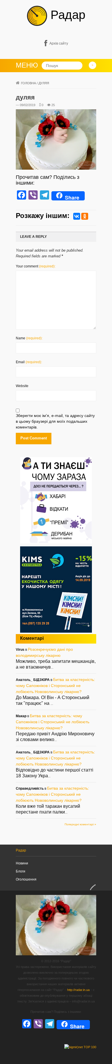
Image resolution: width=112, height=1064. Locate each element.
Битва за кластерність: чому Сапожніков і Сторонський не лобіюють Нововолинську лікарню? (55, 685)
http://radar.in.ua (78, 990)
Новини (22, 863)
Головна (28, 83)
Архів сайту (58, 43)
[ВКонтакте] (76, 216)
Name (29, 338)
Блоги (20, 871)
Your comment (35, 266)
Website (22, 386)
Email (29, 362)
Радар (66, 15)
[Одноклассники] (84, 216)
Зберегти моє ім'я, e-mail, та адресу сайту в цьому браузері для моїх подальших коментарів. (55, 421)
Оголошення (26, 879)
